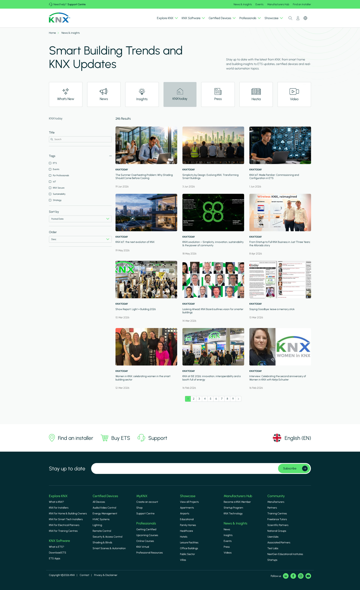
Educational (187, 519)
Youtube (308, 576)
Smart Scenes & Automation (109, 548)
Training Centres (277, 513)
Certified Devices (105, 496)
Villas (183, 560)
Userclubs (272, 536)
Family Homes (188, 525)
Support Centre (77, 4)
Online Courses (145, 541)
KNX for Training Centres (63, 531)
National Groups (276, 531)
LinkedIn (286, 576)
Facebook (293, 576)
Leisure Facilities (189, 542)
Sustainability (59, 194)
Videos (228, 552)
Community (276, 496)
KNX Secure (58, 187)
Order (53, 232)
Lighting (97, 525)
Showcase (187, 496)
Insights (228, 535)
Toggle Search (290, 18)
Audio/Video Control (104, 507)
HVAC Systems (101, 519)
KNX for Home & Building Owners (68, 513)
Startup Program (233, 507)
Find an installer (75, 438)
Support (157, 438)
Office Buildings (189, 548)
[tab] (65, 94)
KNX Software (59, 541)
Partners (272, 507)
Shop (139, 507)
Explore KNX (58, 496)
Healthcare (186, 531)
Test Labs (272, 548)
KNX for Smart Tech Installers (66, 519)
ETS (55, 163)
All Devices (99, 501)
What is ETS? (56, 546)
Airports (184, 513)
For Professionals (61, 175)
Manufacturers (275, 501)
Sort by (54, 211)
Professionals (146, 523)
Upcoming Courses (147, 535)
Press (227, 546)
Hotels (183, 536)
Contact (84, 575)
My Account (298, 18)
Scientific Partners (277, 525)
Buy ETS (120, 438)
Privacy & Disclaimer (105, 575)
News (227, 529)
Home (52, 32)
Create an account (147, 501)
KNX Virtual (142, 546)
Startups (272, 560)
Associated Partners (278, 542)
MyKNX (141, 496)
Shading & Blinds (102, 542)
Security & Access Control (107, 536)
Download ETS (57, 552)
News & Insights (243, 4)
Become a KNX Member (237, 501)
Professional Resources (149, 552)
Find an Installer (302, 4)
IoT (54, 181)
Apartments (187, 507)
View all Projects (189, 501)
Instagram (301, 576)
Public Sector (187, 554)
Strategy (57, 200)
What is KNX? (56, 501)
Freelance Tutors (277, 519)
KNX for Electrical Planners (64, 525)
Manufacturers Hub (278, 4)
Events (259, 4)
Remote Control (102, 531)
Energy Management (105, 513)
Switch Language (305, 18)
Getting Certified (146, 529)
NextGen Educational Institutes (285, 554)
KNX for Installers (58, 507)
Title (52, 132)
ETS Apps (54, 558)
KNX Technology (233, 513)
